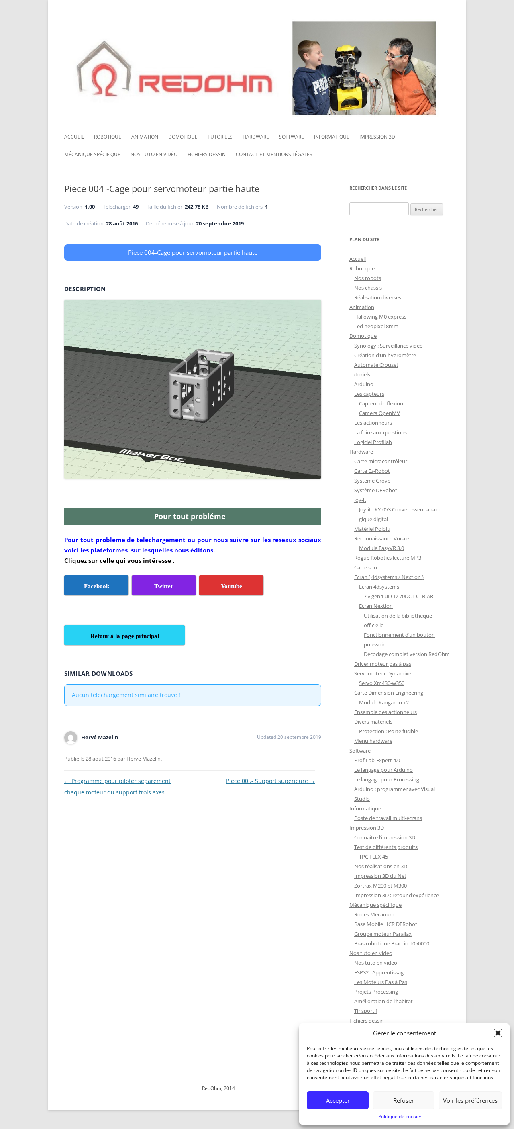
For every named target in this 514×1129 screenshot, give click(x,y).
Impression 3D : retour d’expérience (396, 895)
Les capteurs (369, 393)
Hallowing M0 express (380, 316)
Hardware (256, 136)
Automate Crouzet (376, 364)
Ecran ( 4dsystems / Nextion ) (389, 577)
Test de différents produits (386, 847)
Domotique (183, 136)
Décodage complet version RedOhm (407, 654)
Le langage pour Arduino (383, 769)
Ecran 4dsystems (379, 586)
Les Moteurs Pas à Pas (380, 982)
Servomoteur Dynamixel (383, 673)
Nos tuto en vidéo (154, 154)
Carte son (365, 567)
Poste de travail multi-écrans (388, 818)
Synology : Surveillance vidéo (388, 345)
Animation (144, 136)
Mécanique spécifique (92, 154)
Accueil (74, 136)
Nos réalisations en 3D (380, 866)
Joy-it (360, 499)
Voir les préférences (470, 1100)
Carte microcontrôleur (380, 461)
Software (291, 136)
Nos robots (367, 278)
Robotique (107, 136)
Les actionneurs (373, 422)
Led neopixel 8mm (376, 326)
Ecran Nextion (376, 605)
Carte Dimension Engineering (388, 692)
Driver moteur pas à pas (382, 663)
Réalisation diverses (377, 297)
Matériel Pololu (372, 528)
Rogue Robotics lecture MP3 (387, 557)
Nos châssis (368, 287)
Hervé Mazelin (143, 758)
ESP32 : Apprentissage (380, 972)
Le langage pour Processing (386, 779)
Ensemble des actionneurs (385, 712)
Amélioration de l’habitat (383, 1001)
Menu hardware (373, 740)
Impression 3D (377, 136)
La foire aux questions (380, 432)
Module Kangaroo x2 (384, 702)
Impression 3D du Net (380, 875)
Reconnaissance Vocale (381, 538)
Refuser (403, 1100)
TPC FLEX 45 (373, 856)
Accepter (338, 1100)
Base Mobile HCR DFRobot (385, 924)
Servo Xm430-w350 (381, 683)
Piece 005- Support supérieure (270, 781)
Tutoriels (220, 136)
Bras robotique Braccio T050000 (391, 943)
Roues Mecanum (374, 914)
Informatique (331, 136)
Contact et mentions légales (274, 154)
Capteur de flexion (381, 403)
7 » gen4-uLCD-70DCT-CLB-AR (398, 596)
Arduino (363, 384)
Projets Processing (376, 991)
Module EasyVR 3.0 (381, 548)
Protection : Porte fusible (388, 731)
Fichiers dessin (207, 154)
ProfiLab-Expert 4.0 (377, 760)
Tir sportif (365, 1010)
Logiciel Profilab (373, 442)
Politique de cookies (400, 1116)
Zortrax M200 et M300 (380, 885)
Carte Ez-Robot (372, 471)
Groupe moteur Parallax (383, 933)
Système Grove (372, 480)
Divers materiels (373, 721)
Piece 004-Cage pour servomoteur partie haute (192, 252)
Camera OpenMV (379, 413)
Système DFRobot (375, 490)
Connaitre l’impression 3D (384, 837)
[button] (498, 1033)
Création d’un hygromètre (385, 355)
